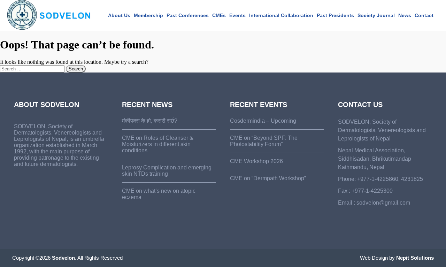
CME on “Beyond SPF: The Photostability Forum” (264, 141)
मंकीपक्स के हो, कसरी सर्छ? (149, 121)
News (404, 15)
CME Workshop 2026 (256, 161)
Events (237, 15)
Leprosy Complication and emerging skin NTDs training (167, 171)
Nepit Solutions (415, 258)
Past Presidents (335, 15)
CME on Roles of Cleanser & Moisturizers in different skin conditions (157, 144)
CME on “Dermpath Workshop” (268, 178)
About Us (119, 15)
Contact (424, 15)
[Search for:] (33, 68)
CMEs (219, 15)
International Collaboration (281, 15)
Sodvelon (63, 258)
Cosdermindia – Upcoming (263, 121)
